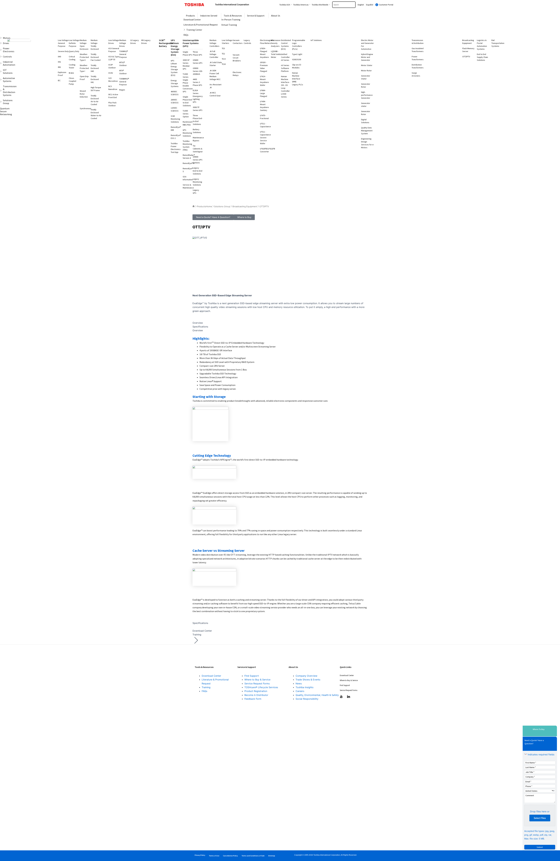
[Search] (353, 5)
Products (201, 206)
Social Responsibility (307, 698)
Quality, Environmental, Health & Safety (317, 695)
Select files (540, 818)
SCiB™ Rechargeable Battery (166, 43)
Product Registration (255, 691)
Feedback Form (252, 698)
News (299, 683)
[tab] (280, 323)
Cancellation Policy (230, 856)
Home (209, 206)
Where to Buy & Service (257, 679)
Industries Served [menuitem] (208, 15)
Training (206, 687)
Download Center (211, 675)
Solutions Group (222, 206)
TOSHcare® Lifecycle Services (261, 687)
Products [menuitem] (190, 15)
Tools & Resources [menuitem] (233, 15)
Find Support (251, 675)
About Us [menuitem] (275, 15)
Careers (300, 691)
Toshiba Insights (304, 687)
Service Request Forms (257, 683)
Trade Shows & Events (308, 679)
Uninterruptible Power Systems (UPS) (191, 43)
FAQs (204, 691)
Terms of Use (214, 856)
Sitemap (271, 856)
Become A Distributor (256, 695)
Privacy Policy (200, 855)
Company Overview (306, 675)
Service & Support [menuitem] (256, 15)
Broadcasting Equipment (244, 206)
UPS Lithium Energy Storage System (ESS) (175, 47)
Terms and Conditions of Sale (253, 856)
